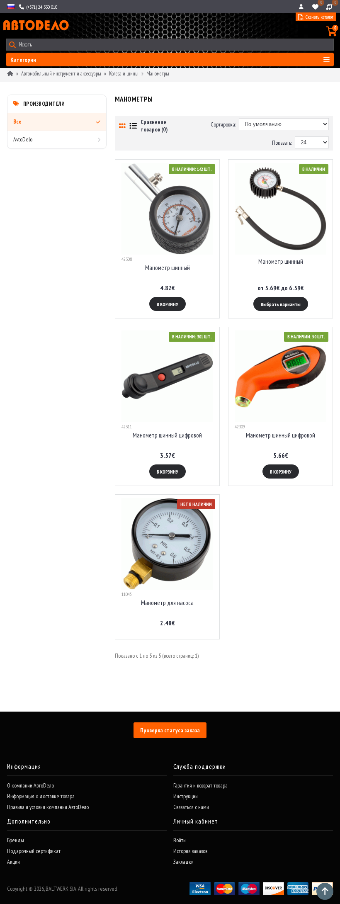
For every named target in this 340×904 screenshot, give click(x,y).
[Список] (133, 126)
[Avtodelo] (35, 25)
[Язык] (10, 6)
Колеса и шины (123, 73)
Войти (179, 840)
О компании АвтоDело (30, 785)
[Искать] (12, 45)
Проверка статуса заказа (170, 730)
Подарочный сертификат (34, 851)
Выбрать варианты (281, 304)
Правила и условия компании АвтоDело (48, 807)
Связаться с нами (191, 807)
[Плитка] (122, 126)
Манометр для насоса (167, 603)
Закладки (183, 861)
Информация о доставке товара (41, 796)
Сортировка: (223, 124)
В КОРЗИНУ (167, 304)
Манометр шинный (167, 268)
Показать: (282, 142)
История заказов (190, 851)
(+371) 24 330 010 (41, 7)
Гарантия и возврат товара (200, 785)
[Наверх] (324, 891)
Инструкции (185, 796)
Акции (13, 861)
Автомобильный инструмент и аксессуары (61, 73)
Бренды (15, 840)
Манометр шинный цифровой (167, 435)
